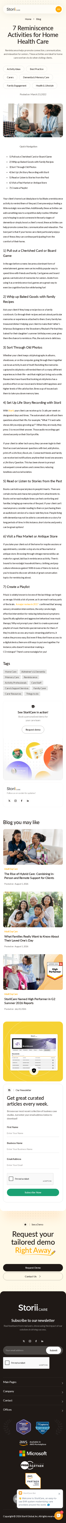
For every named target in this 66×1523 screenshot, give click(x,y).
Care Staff (36, 682)
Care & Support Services (17, 688)
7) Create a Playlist (18, 187)
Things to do (32, 693)
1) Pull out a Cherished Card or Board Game (30, 156)
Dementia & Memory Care (36, 77)
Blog (38, 18)
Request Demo (33, 1267)
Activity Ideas (13, 68)
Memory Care (12, 677)
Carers (10, 77)
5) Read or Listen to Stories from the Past (29, 177)
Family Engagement (16, 85)
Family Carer (39, 688)
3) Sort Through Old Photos (22, 166)
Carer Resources (13, 693)
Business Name (15, 1142)
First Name (12, 1127)
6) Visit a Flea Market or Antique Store (28, 182)
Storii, (11, 410)
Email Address (14, 1158)
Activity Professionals (15, 682)
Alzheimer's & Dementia (33, 671)
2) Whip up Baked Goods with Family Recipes (31, 161)
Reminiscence (30, 677)
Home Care (10, 671)
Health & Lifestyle (44, 85)
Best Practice (36, 68)
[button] (59, 9)
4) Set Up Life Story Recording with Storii (29, 172)
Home (28, 18)
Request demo (33, 729)
